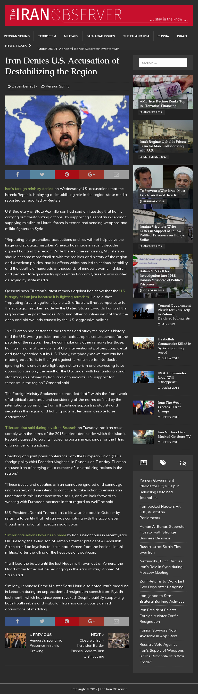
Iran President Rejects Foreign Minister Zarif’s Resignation (159, 616)
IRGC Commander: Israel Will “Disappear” (172, 377)
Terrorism (47, 36)
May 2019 (168, 324)
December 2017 (25, 86)
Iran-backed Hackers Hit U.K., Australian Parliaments (160, 512)
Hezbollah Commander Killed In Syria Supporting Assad (174, 346)
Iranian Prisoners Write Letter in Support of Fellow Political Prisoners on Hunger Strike (163, 233)
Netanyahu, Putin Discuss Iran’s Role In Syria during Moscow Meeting (161, 567)
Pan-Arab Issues (100, 36)
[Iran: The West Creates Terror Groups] (143, 407)
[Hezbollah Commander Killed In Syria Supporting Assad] (143, 343)
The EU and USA (136, 36)
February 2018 (153, 201)
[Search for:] (163, 62)
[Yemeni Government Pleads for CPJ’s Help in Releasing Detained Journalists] (143, 311)
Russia (163, 36)
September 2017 (155, 156)
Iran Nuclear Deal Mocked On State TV (174, 434)
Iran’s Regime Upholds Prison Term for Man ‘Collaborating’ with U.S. (163, 146)
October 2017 (153, 290)
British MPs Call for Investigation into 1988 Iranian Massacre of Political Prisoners (162, 277)
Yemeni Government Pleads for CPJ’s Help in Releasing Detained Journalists (174, 312)
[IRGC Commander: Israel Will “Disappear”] (143, 377)
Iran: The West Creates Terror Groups (169, 406)
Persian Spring (17, 36)
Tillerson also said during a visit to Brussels (41, 427)
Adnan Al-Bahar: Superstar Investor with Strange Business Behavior (163, 532)
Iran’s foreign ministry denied (29, 188)
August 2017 (152, 112)
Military (71, 36)
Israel (182, 36)
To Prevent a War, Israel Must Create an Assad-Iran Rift (162, 192)
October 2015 (170, 358)
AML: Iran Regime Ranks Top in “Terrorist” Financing (162, 103)
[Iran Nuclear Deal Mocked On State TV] (143, 437)
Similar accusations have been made (35, 535)
